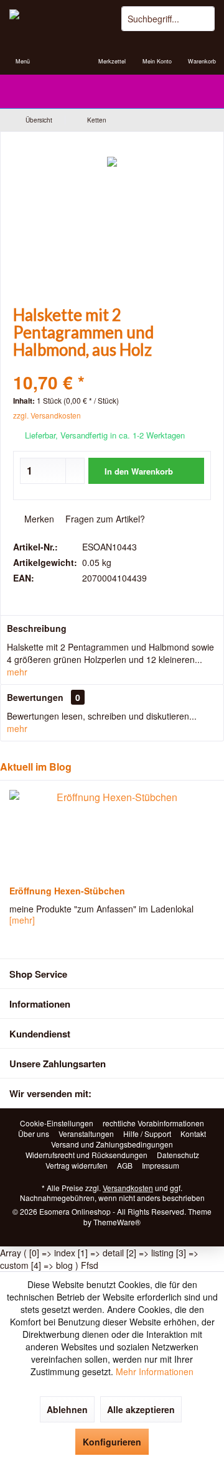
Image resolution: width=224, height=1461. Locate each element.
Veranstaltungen (86, 1134)
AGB (125, 1166)
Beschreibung (37, 628)
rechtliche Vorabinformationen (153, 1123)
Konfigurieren (112, 1441)
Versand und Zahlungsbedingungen (112, 1144)
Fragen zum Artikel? (104, 519)
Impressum (160, 1166)
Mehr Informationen (155, 1371)
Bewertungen (35, 697)
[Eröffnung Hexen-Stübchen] (112, 833)
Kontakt (193, 1134)
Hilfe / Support (147, 1134)
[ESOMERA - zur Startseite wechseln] (56, 18)
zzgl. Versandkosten (47, 415)
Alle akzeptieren (141, 1409)
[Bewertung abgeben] (112, 366)
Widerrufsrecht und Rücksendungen (86, 1155)
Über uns (33, 1134)
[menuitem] (22, 53)
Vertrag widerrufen (76, 1166)
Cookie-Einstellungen (56, 1123)
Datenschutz (178, 1155)
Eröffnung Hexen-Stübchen (67, 890)
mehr (17, 672)
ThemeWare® (117, 1222)
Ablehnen (67, 1409)
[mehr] (22, 920)
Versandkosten (128, 1187)
